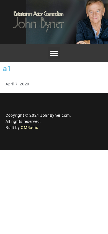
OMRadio (29, 127)
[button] (54, 53)
